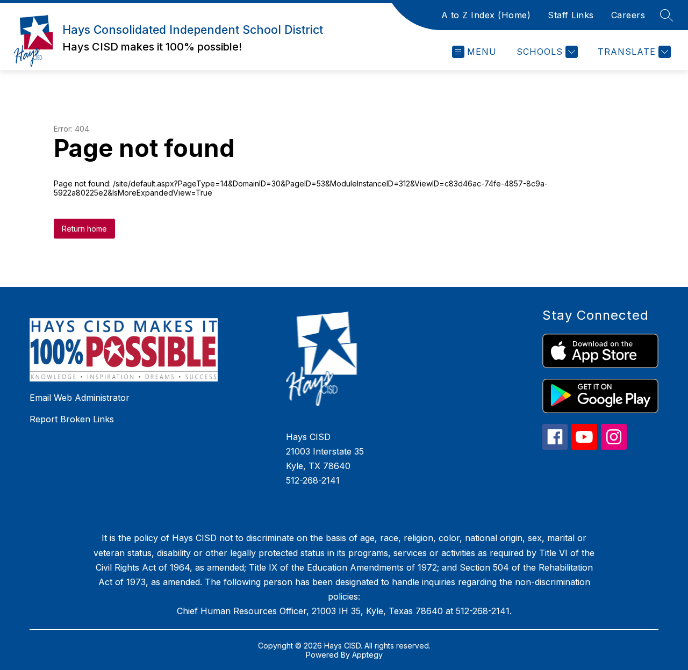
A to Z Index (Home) (486, 15)
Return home (84, 228)
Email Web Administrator (80, 397)
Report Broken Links (72, 419)
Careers (628, 15)
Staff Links (571, 15)
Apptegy (367, 654)
